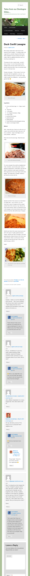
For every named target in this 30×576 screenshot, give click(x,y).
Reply (8, 311)
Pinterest (23, 30)
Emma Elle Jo (20, 33)
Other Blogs (12, 33)
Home (5, 27)
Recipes (6, 33)
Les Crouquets (12, 27)
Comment (9, 556)
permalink (16, 281)
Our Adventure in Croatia (11, 396)
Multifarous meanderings (11, 419)
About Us (17, 30)
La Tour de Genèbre (8, 30)
